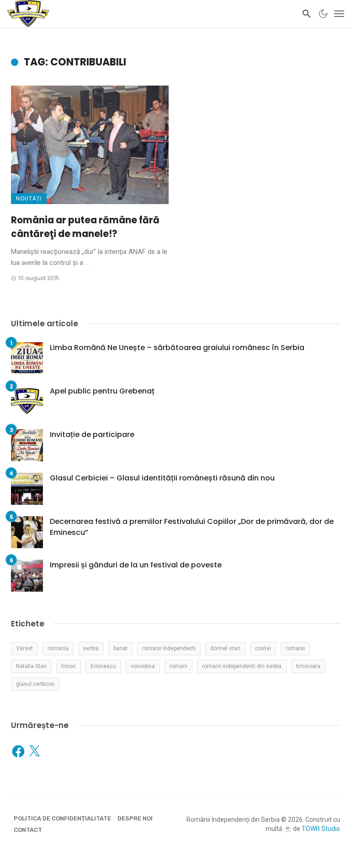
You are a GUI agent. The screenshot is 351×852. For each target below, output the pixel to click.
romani (178, 666)
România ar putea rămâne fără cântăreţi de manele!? (85, 227)
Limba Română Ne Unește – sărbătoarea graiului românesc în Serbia (177, 347)
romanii (295, 648)
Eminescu (103, 666)
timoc (68, 666)
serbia (91, 648)
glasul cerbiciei (35, 684)
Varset (24, 648)
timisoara (308, 666)
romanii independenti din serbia (242, 666)
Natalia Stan (31, 666)
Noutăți (29, 198)
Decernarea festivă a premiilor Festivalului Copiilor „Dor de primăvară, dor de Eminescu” (192, 527)
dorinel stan (225, 648)
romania (58, 648)
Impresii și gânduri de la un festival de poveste (136, 565)
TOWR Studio (321, 828)
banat (120, 648)
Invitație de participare (92, 434)
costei (263, 648)
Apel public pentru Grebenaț (102, 391)
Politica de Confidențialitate (62, 818)
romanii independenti (169, 648)
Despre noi (135, 818)
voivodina (143, 666)
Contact (28, 829)
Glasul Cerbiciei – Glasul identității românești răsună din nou (162, 478)
